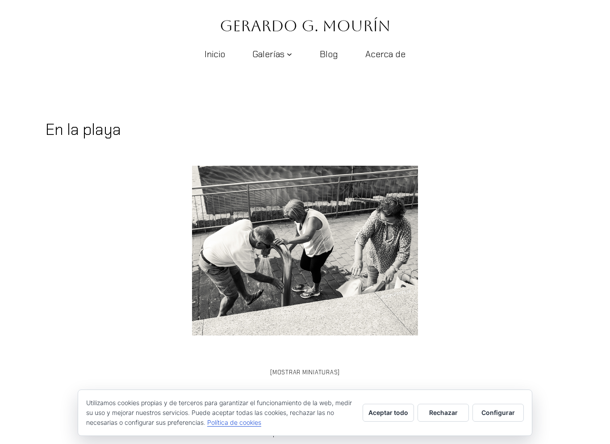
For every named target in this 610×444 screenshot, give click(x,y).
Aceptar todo (388, 412)
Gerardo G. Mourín (305, 26)
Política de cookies (234, 422)
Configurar (498, 412)
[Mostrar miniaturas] (305, 372)
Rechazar (443, 412)
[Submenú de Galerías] (289, 54)
